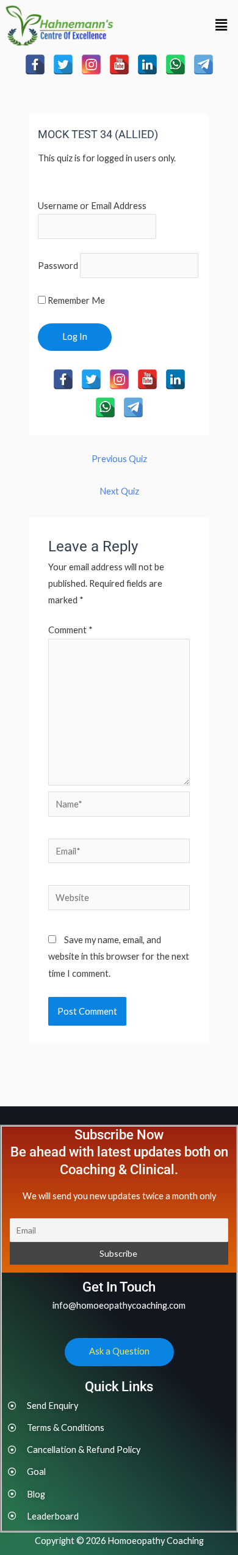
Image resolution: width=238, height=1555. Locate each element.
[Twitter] (63, 64)
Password (58, 265)
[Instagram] (91, 64)
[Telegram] (203, 64)
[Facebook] (35, 64)
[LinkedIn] (147, 64)
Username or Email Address (92, 205)
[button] (221, 25)
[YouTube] (119, 64)
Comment (70, 630)
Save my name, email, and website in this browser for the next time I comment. (118, 956)
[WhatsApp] (175, 64)
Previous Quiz (119, 459)
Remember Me (75, 300)
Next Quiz (119, 491)
